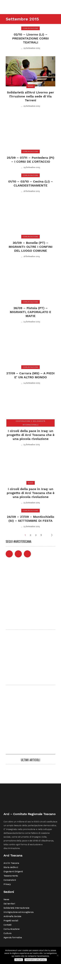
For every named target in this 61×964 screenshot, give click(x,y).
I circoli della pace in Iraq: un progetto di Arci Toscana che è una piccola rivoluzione (30, 435)
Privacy (7, 884)
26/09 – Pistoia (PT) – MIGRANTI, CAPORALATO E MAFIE (30, 312)
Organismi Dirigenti (13, 871)
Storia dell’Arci (11, 867)
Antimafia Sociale (12, 916)
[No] (57, 955)
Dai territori (9, 903)
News (6, 899)
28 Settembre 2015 (31, 191)
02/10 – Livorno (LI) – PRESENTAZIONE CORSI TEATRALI (30, 38)
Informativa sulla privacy (36, 960)
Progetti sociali (11, 920)
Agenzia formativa (13, 937)
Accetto (18, 960)
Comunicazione (11, 929)
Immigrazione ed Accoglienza (19, 912)
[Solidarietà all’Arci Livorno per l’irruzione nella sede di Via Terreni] (30, 71)
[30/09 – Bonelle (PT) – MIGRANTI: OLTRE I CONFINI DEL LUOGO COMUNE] (30, 217)
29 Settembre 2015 (31, 48)
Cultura (7, 933)
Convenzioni (10, 880)
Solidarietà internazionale (16, 907)
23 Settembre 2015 (31, 444)
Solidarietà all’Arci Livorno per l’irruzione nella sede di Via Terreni (30, 96)
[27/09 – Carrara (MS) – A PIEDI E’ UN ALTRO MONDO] (30, 348)
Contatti (7, 924)
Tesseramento (11, 875)
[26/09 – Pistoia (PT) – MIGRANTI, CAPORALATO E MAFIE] (30, 283)
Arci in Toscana (11, 863)
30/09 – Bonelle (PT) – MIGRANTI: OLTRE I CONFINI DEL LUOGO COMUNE (30, 246)
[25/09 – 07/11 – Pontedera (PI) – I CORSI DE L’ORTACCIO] (30, 132)
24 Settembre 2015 (31, 321)
